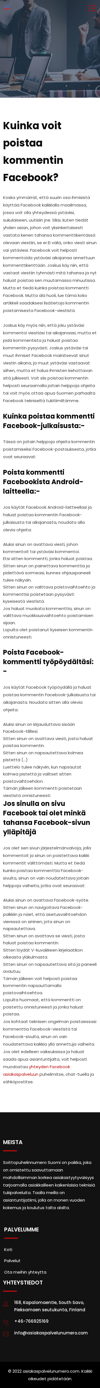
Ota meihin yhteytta (25, 1272)
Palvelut (12, 1261)
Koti (8, 1249)
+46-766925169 (31, 1321)
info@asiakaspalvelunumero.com (51, 1333)
